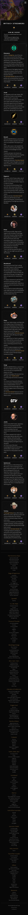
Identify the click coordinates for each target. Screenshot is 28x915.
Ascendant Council (14, 769)
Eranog (14, 812)
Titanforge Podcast (9, 513)
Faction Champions (14, 859)
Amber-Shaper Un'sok (14, 678)
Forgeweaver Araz (14, 651)
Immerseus (14, 575)
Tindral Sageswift (14, 788)
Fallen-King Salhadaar (14, 610)
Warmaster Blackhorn (14, 715)
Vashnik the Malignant (14, 562)
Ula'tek (14, 570)
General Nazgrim (14, 586)
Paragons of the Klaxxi (14, 593)
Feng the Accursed (14, 664)
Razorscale (14, 870)
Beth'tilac (14, 742)
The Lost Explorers (14, 564)
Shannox (14, 739)
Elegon (14, 669)
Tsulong (14, 683)
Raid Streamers (14, 898)
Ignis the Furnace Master (14, 868)
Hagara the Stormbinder (14, 712)
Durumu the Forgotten (14, 632)
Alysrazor (14, 743)
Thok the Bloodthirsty (14, 590)
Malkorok (14, 587)
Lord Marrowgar (14, 828)
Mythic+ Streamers (14, 897)
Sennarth (14, 815)
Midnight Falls (14, 618)
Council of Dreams (14, 782)
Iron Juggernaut (14, 583)
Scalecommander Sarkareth (14, 807)
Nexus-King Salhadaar (14, 656)
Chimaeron (14, 761)
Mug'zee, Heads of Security (14, 700)
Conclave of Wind (14, 753)
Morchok (14, 707)
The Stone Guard (14, 663)
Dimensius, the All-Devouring (14, 657)
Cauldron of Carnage (14, 692)
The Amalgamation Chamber (14, 796)
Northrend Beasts (14, 855)
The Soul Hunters (14, 653)
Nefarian (14, 764)
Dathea (14, 818)
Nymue (14, 785)
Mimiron (14, 878)
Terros (14, 814)
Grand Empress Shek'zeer (14, 680)
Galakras (14, 581)
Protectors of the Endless (14, 681)
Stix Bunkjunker (14, 696)
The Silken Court (14, 732)
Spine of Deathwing (14, 716)
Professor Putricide (14, 837)
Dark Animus (14, 635)
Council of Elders (14, 626)
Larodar (14, 783)
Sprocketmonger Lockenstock (14, 697)
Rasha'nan (14, 728)
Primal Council (14, 817)
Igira (14, 779)
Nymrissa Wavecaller (14, 557)
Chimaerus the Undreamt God (14, 615)
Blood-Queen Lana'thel (14, 840)
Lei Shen (14, 640)
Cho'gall (14, 770)
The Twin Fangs (14, 567)
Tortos (14, 628)
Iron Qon (14, 637)
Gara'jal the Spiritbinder (14, 666)
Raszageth (14, 823)
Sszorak (14, 565)
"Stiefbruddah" (15, 376)
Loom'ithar (14, 648)
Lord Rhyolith (14, 740)
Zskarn (14, 802)
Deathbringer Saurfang (14, 833)
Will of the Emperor (14, 670)
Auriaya (14, 876)
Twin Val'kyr (14, 860)
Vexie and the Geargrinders (14, 691)
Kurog (14, 820)
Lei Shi (14, 684)
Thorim (14, 881)
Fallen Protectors (14, 577)
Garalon (14, 675)
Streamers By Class (14, 895)
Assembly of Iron (14, 873)
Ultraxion (14, 713)
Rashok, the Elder (14, 801)
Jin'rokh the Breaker (14, 623)
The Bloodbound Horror (14, 724)
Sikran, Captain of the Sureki (14, 726)
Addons (14, 892)
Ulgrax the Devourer (14, 723)
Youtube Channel (10, 76)
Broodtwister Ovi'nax (14, 729)
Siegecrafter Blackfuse (14, 592)
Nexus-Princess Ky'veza (14, 731)
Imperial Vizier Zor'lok (14, 672)
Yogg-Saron (14, 885)
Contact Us (14, 909)
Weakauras (14, 894)
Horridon (14, 625)
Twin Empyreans (14, 638)
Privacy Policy (14, 907)
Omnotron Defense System (14, 756)
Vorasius (14, 607)
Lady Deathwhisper (14, 830)
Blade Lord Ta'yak (14, 673)
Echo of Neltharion (14, 805)
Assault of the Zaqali (14, 799)
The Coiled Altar (14, 568)
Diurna (14, 821)
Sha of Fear (14, 686)
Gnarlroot (14, 777)
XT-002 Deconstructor (14, 871)
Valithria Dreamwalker (14, 842)
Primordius (14, 634)
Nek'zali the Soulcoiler (14, 559)
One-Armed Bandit (14, 699)
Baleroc (14, 745)
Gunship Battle (14, 831)
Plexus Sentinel (14, 647)
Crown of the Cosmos (14, 613)
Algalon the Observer (14, 887)
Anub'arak (14, 862)
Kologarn (14, 874)
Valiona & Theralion (14, 767)
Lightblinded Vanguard (14, 612)
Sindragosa (14, 843)
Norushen (14, 578)
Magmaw (14, 758)
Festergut (14, 834)
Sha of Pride (14, 580)
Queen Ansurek (14, 734)
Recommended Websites (14, 900)
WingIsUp (11, 55)
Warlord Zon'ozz (14, 708)
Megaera (14, 629)
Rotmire (14, 600)
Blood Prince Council (14, 839)
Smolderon (14, 786)
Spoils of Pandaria (14, 589)
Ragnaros (14, 748)
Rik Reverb (14, 694)
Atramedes (14, 760)
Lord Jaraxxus (14, 857)
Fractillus (14, 654)
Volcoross (14, 780)
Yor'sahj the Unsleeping (14, 710)
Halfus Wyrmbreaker (14, 766)
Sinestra (14, 772)
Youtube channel (19, 160)
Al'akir (14, 755)
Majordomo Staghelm (14, 747)
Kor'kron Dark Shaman (14, 584)
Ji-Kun (14, 631)
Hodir (14, 882)
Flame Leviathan (14, 867)
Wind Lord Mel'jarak (14, 676)
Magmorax (14, 804)
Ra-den (14, 641)
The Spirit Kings (14, 667)
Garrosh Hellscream (14, 595)
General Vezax (14, 884)
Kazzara (14, 795)
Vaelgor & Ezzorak (14, 608)
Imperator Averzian (14, 605)
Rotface (14, 836)
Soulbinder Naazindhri (14, 650)
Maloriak (14, 763)
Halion (14, 850)
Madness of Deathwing (14, 718)
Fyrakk (14, 789)
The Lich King (14, 845)
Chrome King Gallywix (14, 702)
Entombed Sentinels (14, 560)
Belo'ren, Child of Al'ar (14, 616)
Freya (14, 879)
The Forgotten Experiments (14, 798)
